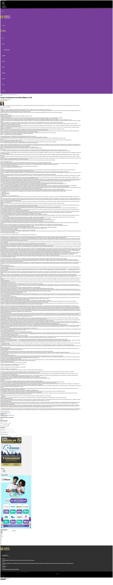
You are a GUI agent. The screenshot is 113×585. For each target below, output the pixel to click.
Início (3, 38)
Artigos (3, 94)
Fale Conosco (3, 6)
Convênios (3, 55)
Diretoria (3, 61)
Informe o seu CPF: (2, 429)
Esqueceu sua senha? (5, 434)
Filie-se (3, 84)
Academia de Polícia (7, 49)
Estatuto (3, 78)
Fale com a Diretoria (4, 7)
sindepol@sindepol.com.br (5, 555)
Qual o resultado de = (4, 432)
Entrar (1, 434)
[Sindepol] (6, 18)
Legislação (3, 72)
